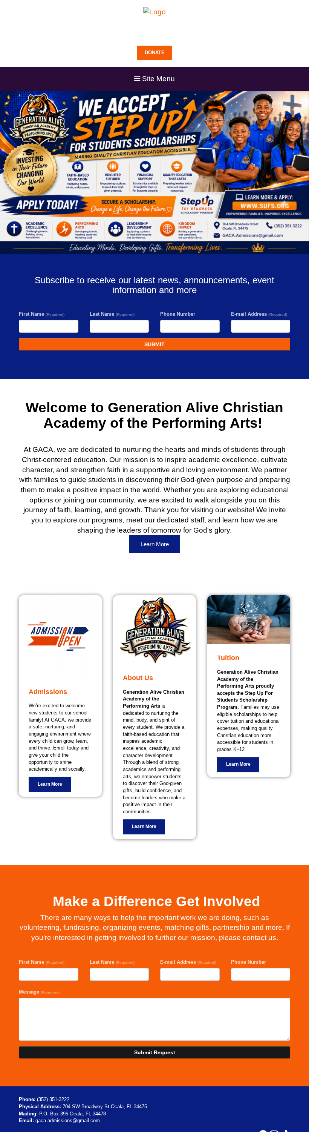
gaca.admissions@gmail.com (67, 1120)
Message (39, 992)
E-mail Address (259, 314)
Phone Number (177, 314)
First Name (41, 314)
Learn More (155, 544)
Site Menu (157, 79)
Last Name (112, 314)
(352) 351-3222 (53, 1099)
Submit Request (154, 1052)
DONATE (155, 52)
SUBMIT (154, 344)
